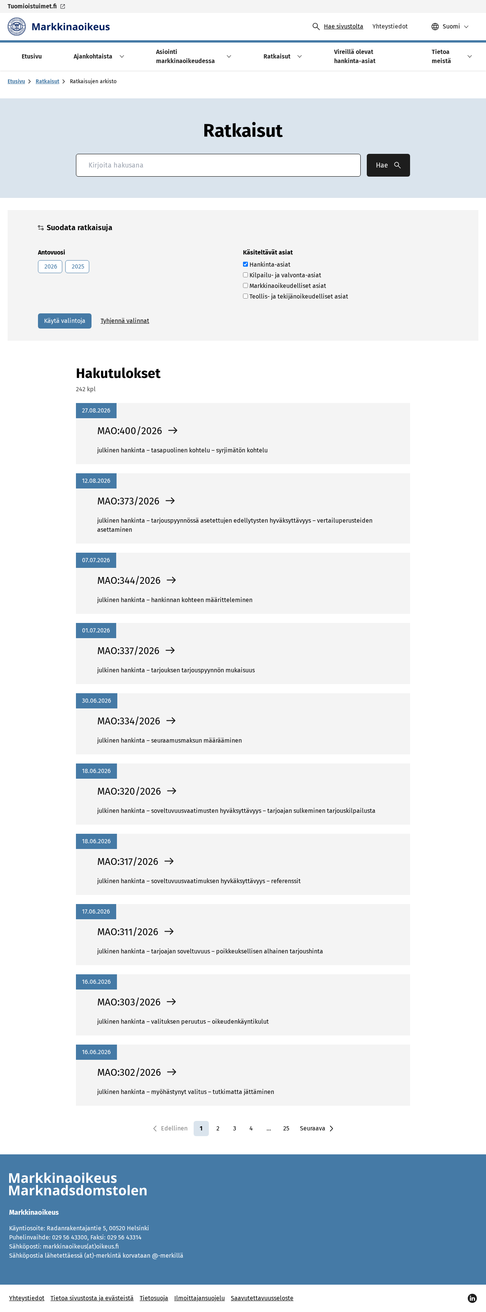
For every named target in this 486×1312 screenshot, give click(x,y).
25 (286, 1128)
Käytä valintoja (64, 320)
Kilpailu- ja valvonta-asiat (284, 275)
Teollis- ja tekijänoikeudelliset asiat (298, 296)
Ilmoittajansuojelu (199, 1298)
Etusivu (16, 81)
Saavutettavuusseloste (262, 1298)
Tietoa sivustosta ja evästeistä (92, 1298)
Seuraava (312, 1128)
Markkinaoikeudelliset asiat (287, 285)
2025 (77, 266)
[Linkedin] (472, 1298)
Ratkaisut (47, 81)
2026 (50, 266)
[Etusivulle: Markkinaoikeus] (59, 26)
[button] (120, 56)
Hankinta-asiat (269, 264)
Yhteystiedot (26, 1298)
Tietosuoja (154, 1298)
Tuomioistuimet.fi (32, 6)
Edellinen (174, 1128)
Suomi (451, 26)
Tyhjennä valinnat (125, 320)
